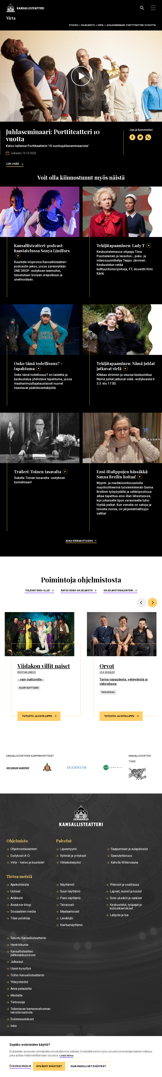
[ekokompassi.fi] (112, 768)
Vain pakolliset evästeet (88, 1066)
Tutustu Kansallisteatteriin (28, 938)
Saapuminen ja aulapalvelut (129, 849)
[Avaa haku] (142, 8)
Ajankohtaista (19, 884)
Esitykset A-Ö (20, 856)
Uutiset (15, 891)
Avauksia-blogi (20, 905)
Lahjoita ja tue (119, 915)
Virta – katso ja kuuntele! (27, 862)
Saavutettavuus (121, 856)
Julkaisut (16, 962)
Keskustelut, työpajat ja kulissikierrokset (126, 906)
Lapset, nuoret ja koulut (126, 891)
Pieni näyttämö (70, 898)
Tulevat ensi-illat (37, 590)
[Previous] (141, 602)
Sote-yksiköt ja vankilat (126, 898)
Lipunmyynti (68, 849)
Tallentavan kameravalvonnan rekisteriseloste (30, 1010)
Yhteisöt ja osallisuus (124, 884)
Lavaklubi (66, 918)
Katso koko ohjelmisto (77, 590)
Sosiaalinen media (23, 911)
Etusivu (73, 25)
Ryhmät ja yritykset (73, 856)
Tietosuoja (17, 1002)
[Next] (152, 602)
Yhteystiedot (19, 982)
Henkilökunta (19, 945)
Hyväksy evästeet (49, 1066)
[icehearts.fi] (137, 774)
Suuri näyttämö (70, 891)
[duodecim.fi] (76, 768)
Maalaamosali (69, 911)
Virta (101, 25)
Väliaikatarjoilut (70, 862)
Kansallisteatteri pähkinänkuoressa (22, 953)
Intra (13, 1026)
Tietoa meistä (19, 876)
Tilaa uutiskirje (20, 918)
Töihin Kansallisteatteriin (27, 975)
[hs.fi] (17, 768)
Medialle (16, 995)
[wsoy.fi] (47, 768)
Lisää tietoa (66, 1055)
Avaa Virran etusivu (79, 540)
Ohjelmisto (88, 25)
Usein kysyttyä (20, 968)
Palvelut (64, 840)
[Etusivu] (81, 816)
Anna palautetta (21, 989)
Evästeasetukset (22, 1019)
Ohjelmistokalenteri (118, 590)
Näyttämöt (67, 884)
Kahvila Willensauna (124, 862)
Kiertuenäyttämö (71, 925)
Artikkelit (16, 898)
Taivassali (67, 905)
